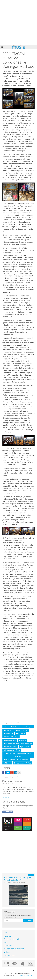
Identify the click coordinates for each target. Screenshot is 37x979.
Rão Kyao (8, 763)
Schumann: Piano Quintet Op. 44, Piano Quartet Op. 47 (18, 878)
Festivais (7, 936)
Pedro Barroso (23, 760)
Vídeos (7, 952)
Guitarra (23, 740)
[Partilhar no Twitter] (8, 772)
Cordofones (21, 733)
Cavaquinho (9, 733)
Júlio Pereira (25, 747)
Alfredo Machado (11, 727)
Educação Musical (11, 939)
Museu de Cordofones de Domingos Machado (19, 754)
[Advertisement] (18, 22)
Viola (29, 763)
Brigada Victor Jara (21, 730)
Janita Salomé (27, 743)
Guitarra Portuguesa (12, 743)
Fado (6, 942)
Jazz (5, 932)
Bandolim (8, 730)
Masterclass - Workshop (14, 948)
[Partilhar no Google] (12, 772)
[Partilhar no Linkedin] (15, 772)
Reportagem (19, 763)
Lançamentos (9, 955)
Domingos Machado (11, 737)
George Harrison (10, 740)
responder (5, 797)
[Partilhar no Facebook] (4, 772)
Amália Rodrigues (26, 727)
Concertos (8, 945)
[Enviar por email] (19, 772)
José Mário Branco (11, 747)
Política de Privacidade (25, 975)
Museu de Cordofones (12, 750)
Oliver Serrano (10, 760)
